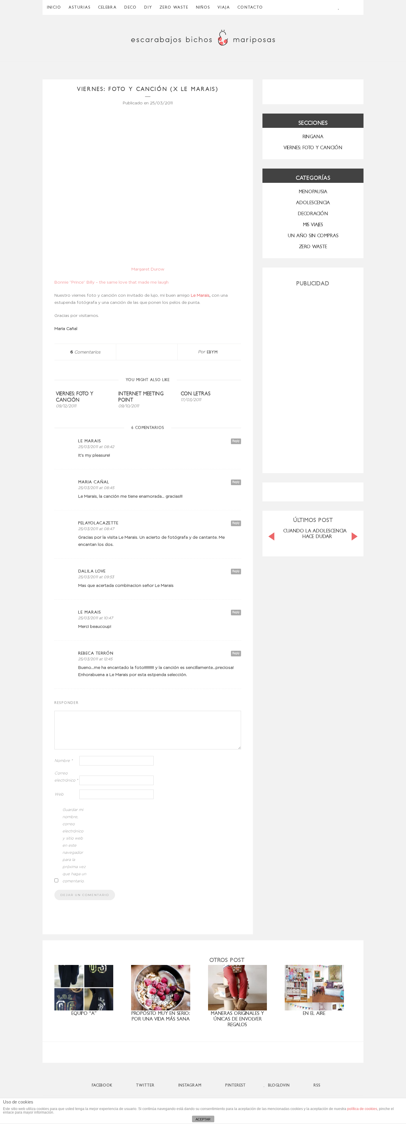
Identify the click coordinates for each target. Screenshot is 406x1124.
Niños (203, 7)
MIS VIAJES (313, 224)
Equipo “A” (84, 1013)
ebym (212, 352)
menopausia (313, 191)
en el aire (314, 1013)
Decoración (313, 213)
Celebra (107, 7)
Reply (236, 441)
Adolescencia (313, 202)
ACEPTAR (203, 1119)
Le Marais (200, 295)
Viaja (224, 7)
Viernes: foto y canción (74, 397)
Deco (130, 7)
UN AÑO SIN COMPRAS (313, 235)
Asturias (80, 7)
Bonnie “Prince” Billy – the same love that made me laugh (111, 282)
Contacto (250, 7)
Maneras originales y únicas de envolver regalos (237, 1018)
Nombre (63, 761)
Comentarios (85, 352)
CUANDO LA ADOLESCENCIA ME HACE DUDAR (318, 533)
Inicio (54, 7)
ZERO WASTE (174, 7)
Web (59, 794)
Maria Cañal (93, 482)
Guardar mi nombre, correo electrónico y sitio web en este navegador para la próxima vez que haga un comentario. (74, 845)
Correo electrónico (66, 777)
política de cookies (362, 1109)
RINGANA (313, 136)
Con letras (195, 394)
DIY (148, 7)
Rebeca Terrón (96, 653)
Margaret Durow (147, 269)
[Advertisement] (313, 377)
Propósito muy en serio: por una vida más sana (160, 1016)
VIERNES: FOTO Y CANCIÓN (313, 147)
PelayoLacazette (98, 523)
